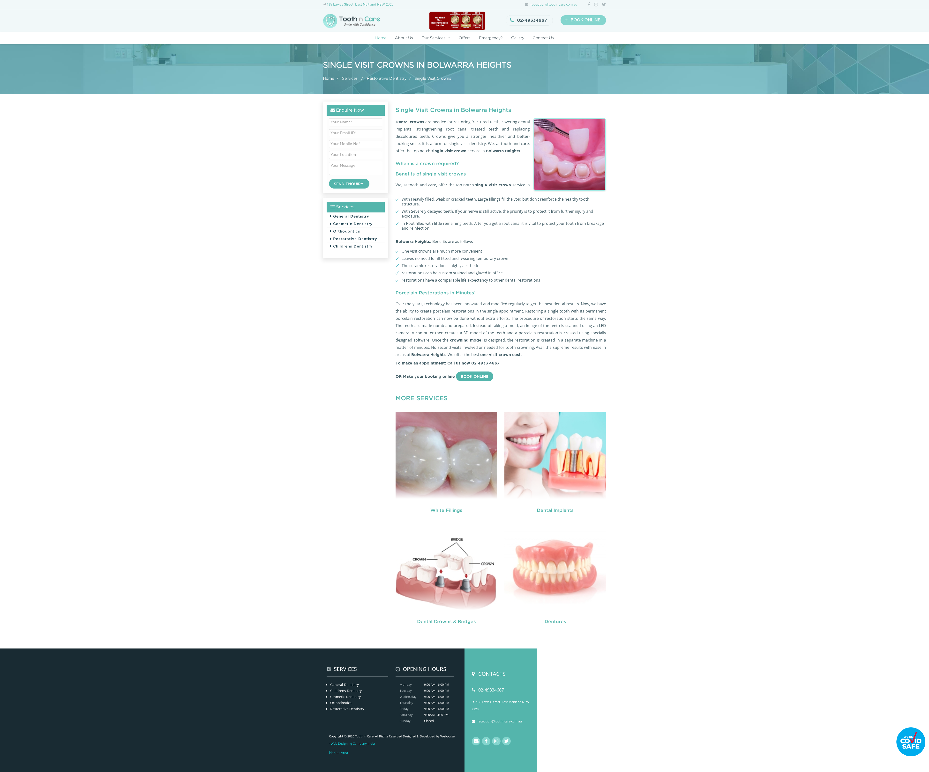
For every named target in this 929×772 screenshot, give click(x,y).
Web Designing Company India (353, 743)
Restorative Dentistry (386, 78)
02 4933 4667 (485, 363)
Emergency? (491, 38)
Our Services (433, 38)
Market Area (338, 753)
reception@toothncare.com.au (554, 4)
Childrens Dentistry (352, 246)
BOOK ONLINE (582, 20)
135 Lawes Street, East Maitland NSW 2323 (360, 4)
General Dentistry (350, 216)
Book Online (474, 376)
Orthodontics (346, 231)
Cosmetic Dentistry (352, 224)
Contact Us (543, 38)
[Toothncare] (353, 20)
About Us (404, 38)
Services (350, 78)
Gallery (517, 38)
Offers (465, 38)
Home (380, 38)
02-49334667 (532, 20)
